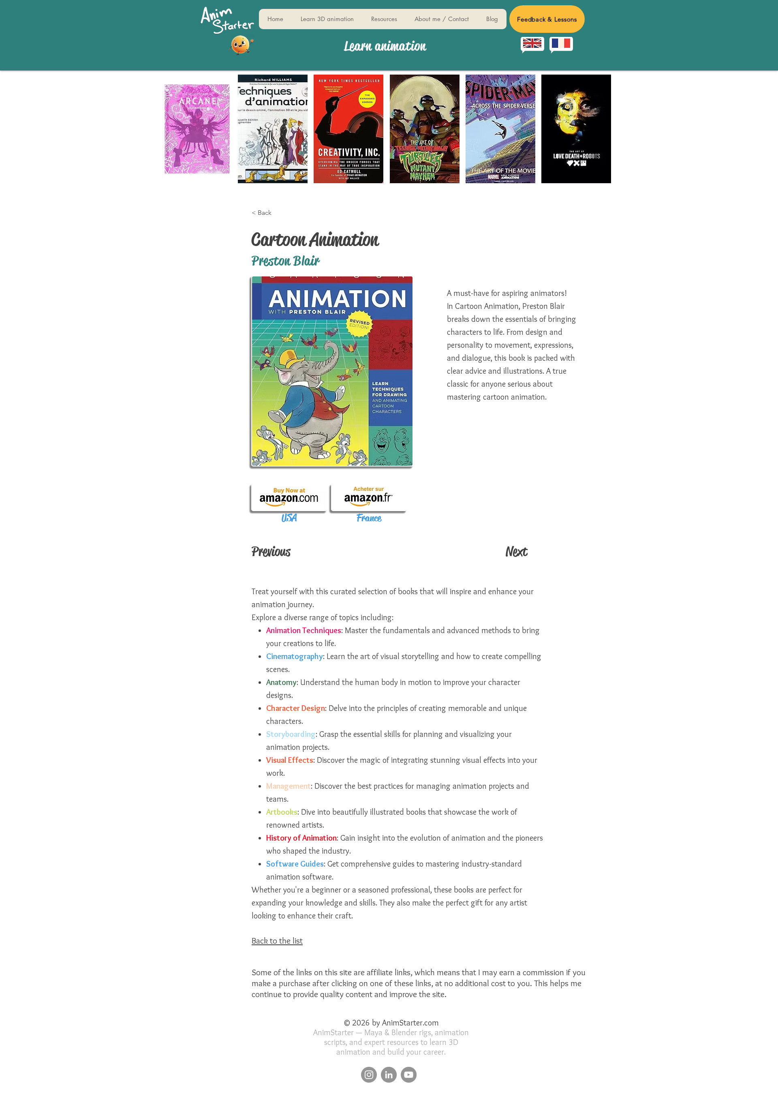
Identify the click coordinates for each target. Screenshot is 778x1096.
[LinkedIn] (389, 1075)
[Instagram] (369, 1075)
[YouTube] (409, 1075)
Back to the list (277, 940)
